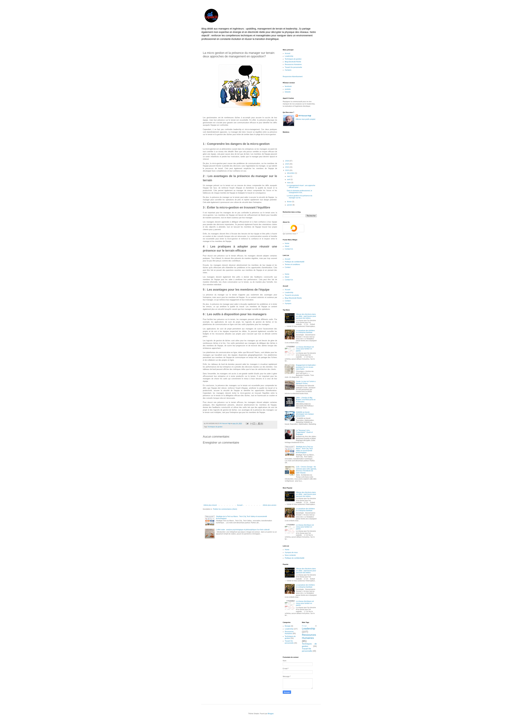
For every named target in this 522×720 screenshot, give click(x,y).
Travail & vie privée (292, 295)
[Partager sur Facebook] (259, 423)
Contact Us (289, 249)
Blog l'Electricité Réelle (293, 298)
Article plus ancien (269, 505)
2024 (287, 167)
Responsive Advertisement (292, 77)
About (287, 246)
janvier (290, 205)
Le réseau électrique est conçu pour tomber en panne (305, 349)
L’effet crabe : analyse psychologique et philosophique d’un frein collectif (242, 530)
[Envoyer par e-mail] (251, 423)
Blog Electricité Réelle (293, 62)
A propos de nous (291, 552)
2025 (287, 164)
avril (289, 179)
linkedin (288, 92)
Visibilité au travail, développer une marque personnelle (305, 414)
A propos (288, 70)
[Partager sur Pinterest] (261, 423)
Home (287, 243)
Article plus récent (210, 505)
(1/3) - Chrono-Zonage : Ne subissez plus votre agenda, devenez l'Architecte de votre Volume (306, 470)
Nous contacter (290, 555)
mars (289, 183)
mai (288, 176)
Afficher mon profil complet (305, 119)
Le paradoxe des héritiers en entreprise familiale (305, 331)
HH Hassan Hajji (304, 116)
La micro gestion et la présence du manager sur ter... (299, 197)
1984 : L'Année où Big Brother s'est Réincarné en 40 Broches (306, 400)
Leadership (289, 56)
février (289, 202)
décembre (291, 173)
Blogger (271, 714)
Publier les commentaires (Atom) (225, 509)
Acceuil (287, 53)
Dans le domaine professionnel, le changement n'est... (299, 191)
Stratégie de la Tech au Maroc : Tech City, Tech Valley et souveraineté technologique (304, 449)
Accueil (240, 505)
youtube (288, 89)
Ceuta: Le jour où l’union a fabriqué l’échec (306, 382)
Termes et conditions (292, 264)
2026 (287, 161)
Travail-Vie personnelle (293, 67)
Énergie (288, 626)
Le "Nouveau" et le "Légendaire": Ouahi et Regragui (304, 432)
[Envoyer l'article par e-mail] (247, 423)
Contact (287, 267)
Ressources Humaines (293, 64)
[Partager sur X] (256, 423)
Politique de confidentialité (294, 262)
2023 (287, 170)
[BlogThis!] (254, 423)
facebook (288, 86)
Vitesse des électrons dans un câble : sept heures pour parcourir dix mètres (306, 316)
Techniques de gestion (215, 427)
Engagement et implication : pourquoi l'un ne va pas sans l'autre (306, 367)
